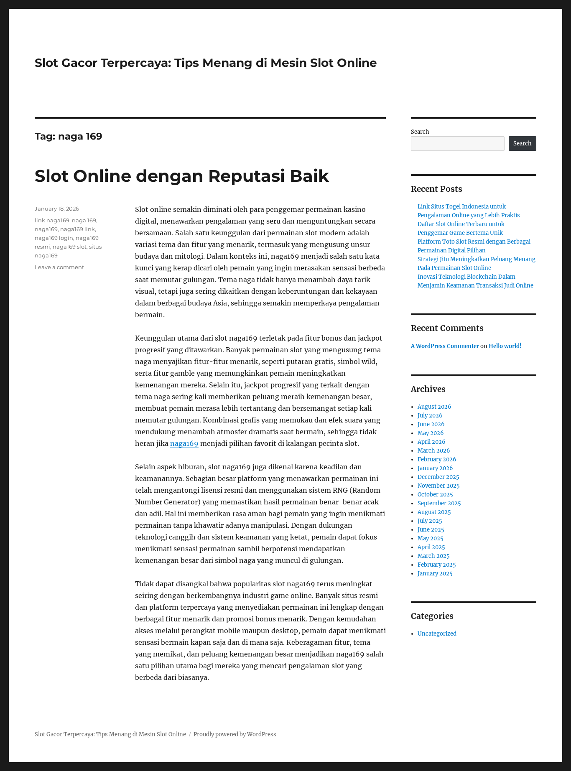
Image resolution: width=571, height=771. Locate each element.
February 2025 (437, 564)
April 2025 (431, 547)
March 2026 (434, 450)
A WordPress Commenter (445, 346)
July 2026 (430, 415)
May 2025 (431, 538)
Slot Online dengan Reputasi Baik (182, 175)
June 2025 (431, 529)
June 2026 (431, 424)
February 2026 (437, 459)
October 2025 (435, 494)
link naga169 (52, 220)
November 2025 (439, 485)
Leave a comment (59, 267)
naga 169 (84, 220)
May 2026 (431, 433)
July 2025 (430, 520)
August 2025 (434, 512)
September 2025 (439, 503)
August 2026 (434, 406)
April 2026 (432, 441)
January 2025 (435, 573)
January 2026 (435, 468)
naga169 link (77, 229)
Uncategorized (437, 633)
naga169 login (54, 237)
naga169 (184, 443)
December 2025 (438, 477)
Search (420, 131)
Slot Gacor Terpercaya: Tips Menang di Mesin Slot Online (206, 63)
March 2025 (434, 556)
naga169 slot (70, 246)
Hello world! (505, 346)
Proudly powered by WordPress (235, 734)
